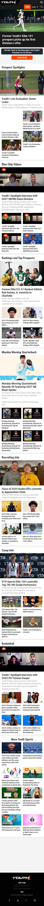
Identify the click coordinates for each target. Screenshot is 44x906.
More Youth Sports (22, 739)
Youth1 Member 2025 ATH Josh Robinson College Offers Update (31, 343)
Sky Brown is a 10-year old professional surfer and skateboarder (31, 803)
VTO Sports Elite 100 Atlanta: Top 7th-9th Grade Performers (9, 612)
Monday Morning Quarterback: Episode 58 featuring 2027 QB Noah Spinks (19, 386)
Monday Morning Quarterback (19, 352)
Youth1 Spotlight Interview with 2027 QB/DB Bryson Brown (30, 249)
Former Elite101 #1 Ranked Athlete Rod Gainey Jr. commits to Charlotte (22, 292)
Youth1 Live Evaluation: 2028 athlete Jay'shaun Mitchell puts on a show (32, 126)
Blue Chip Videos (11, 164)
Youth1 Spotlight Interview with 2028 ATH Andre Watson (32, 228)
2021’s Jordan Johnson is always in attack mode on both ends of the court (11, 730)
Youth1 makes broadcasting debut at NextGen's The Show (31, 782)
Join (27, 7)
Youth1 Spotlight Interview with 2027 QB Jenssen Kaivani (10, 228)
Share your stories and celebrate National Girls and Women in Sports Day (11, 782)
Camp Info (8, 550)
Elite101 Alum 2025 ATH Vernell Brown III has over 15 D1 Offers (32, 539)
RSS (22, 892)
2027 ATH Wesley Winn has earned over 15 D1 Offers (10, 323)
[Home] (10, 2)
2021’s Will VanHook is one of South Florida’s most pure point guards (31, 707)
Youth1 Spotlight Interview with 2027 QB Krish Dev (10, 249)
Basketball (8, 643)
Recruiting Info (10, 457)
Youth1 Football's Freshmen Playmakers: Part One (10, 155)
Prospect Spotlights (13, 67)
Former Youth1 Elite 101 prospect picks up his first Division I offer (18, 39)
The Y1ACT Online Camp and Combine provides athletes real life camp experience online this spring (11, 760)
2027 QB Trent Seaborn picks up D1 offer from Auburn (10, 343)
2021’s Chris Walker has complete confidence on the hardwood (32, 730)
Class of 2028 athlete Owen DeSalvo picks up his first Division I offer (10, 135)
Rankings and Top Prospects (18, 258)
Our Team (22, 883)
